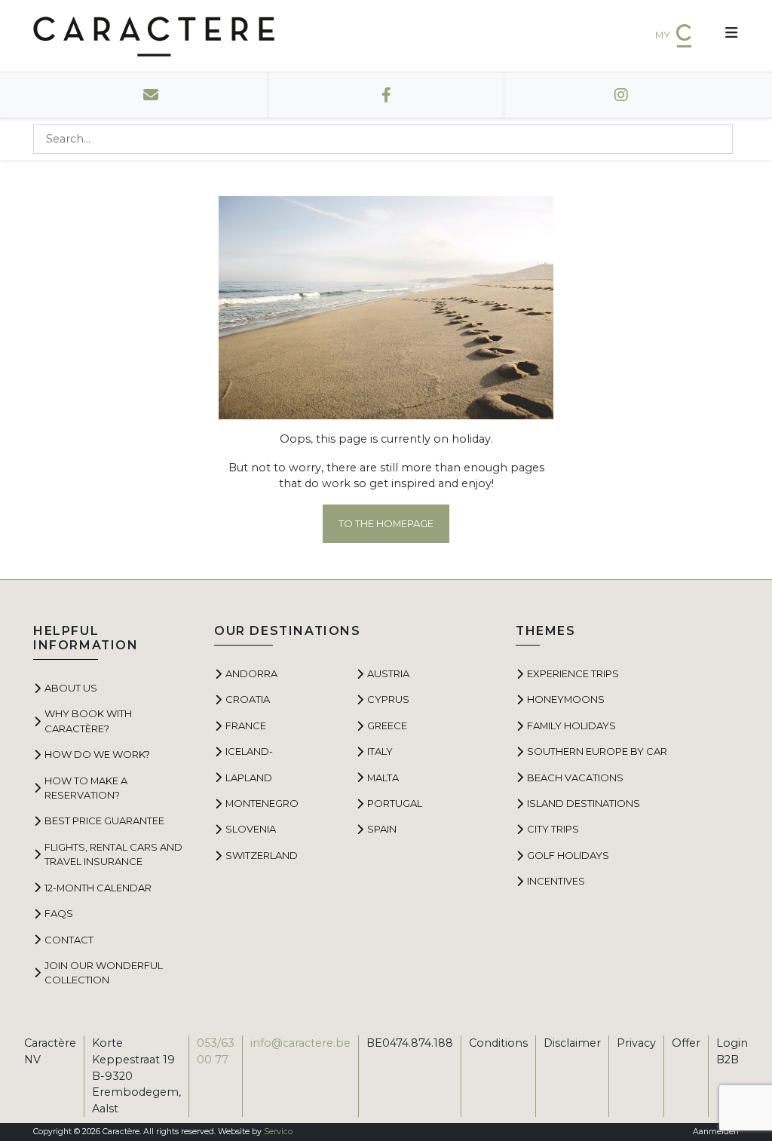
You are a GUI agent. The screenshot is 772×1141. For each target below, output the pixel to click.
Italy (380, 751)
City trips (553, 829)
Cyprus (388, 699)
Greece (387, 725)
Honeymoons (566, 699)
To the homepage (386, 523)
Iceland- (249, 751)
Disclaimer (572, 1043)
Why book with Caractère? (88, 720)
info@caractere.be (300, 1043)
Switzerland (261, 855)
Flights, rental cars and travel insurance (113, 854)
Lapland (248, 777)
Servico (278, 1131)
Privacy (636, 1043)
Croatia (247, 699)
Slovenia (250, 829)
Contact (68, 940)
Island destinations (583, 803)
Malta (383, 777)
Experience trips (573, 673)
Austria (388, 673)
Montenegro (262, 803)
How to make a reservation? (85, 787)
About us (70, 688)
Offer (686, 1043)
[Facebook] (386, 95)
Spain (382, 829)
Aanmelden (716, 1131)
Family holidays (571, 725)
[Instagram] (621, 95)
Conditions (498, 1043)
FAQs (58, 913)
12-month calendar (98, 888)
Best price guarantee (104, 820)
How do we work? (97, 754)
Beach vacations (575, 777)
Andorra (251, 673)
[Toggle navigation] (726, 36)
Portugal (394, 803)
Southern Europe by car (597, 751)
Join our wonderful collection (103, 972)
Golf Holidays (568, 855)
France (245, 725)
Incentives (556, 881)
